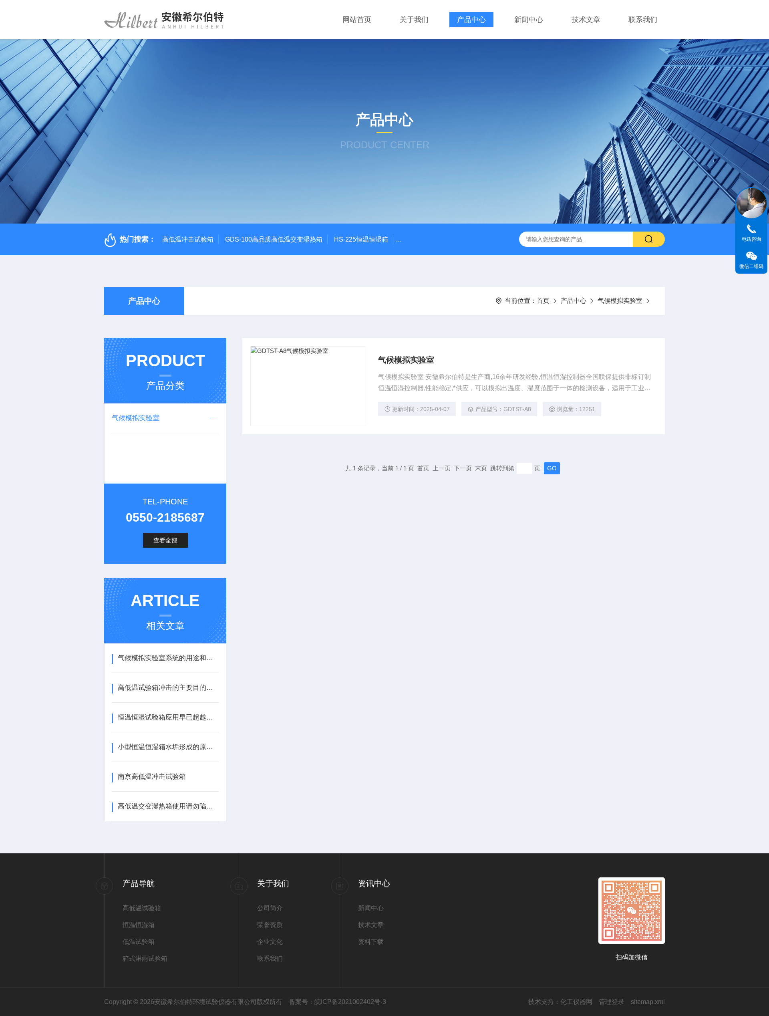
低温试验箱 (139, 941)
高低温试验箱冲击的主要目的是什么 (168, 687)
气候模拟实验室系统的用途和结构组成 (168, 658)
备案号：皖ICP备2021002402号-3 (337, 1001)
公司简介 (270, 908)
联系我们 (642, 20)
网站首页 (356, 20)
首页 (543, 300)
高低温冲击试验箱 (187, 239)
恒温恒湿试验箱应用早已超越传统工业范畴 (168, 717)
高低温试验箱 (142, 908)
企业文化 (270, 941)
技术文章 (586, 20)
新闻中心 (528, 20)
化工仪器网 (576, 1001)
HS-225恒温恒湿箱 (361, 239)
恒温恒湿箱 (139, 924)
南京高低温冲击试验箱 (152, 776)
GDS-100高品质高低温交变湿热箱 (273, 239)
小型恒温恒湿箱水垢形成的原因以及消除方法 (168, 747)
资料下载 (371, 941)
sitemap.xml (648, 1001)
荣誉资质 (270, 924)
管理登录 (611, 1001)
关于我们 (414, 20)
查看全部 (165, 540)
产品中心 (471, 20)
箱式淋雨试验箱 (145, 958)
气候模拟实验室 (620, 300)
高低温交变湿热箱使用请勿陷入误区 (168, 806)
